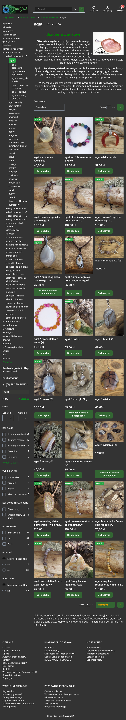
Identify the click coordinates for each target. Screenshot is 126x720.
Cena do (22, 412)
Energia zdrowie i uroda (16, 516)
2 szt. (10, 544)
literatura (6, 45)
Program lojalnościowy (98, 653)
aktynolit (13, 109)
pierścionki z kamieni (16, 288)
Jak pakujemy (51, 703)
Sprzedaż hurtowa (11, 675)
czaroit (12, 197)
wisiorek (12, 483)
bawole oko (14, 149)
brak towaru (14, 532)
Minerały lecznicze (53, 697)
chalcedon (14, 175)
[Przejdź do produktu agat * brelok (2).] (109, 317)
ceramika (7, 23)
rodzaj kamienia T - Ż (16, 219)
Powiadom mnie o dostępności (48, 292)
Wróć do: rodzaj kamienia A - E (17, 385)
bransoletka (13, 477)
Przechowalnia (94, 647)
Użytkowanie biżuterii (13, 700)
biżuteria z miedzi (11, 321)
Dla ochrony (14, 509)
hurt (4, 354)
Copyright (7, 678)
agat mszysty (15, 102)
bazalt (12, 153)
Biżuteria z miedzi (16, 445)
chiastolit (13, 179)
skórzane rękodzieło (12, 347)
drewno (6, 340)
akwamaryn (14, 113)
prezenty (7, 343)
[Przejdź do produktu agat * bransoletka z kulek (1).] (48, 317)
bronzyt (12, 168)
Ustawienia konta (95, 656)
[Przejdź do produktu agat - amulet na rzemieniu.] (48, 135)
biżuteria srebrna (14, 237)
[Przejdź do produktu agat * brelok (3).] (48, 377)
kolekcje (10, 233)
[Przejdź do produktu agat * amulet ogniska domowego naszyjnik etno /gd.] (79, 255)
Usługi (5, 351)
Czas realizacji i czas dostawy (59, 653)
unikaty (9, 314)
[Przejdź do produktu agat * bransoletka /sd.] (109, 247)
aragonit (13, 135)
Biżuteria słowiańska (18, 434)
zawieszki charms (14, 303)
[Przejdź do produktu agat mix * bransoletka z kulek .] (79, 135)
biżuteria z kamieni (28, 17)
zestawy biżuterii (14, 310)
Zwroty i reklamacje (12, 697)
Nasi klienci (8, 666)
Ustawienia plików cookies (100, 650)
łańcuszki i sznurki (15, 295)
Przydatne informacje (55, 706)
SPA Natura (8, 328)
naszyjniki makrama (15, 284)
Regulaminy (8, 691)
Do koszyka (43, 171)
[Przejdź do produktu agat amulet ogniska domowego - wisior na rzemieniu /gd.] (48, 499)
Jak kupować (9, 706)
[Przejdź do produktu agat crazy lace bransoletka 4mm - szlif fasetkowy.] (109, 559)
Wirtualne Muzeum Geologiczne (18, 672)
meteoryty (7, 31)
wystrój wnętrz (9, 325)
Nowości (6, 358)
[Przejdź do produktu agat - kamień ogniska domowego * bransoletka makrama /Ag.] (79, 195)
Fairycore (12, 457)
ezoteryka (7, 332)
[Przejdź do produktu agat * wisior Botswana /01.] (79, 440)
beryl (11, 157)
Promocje (7, 362)
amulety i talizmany (12, 336)
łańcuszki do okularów (17, 266)
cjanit (11, 190)
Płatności (48, 647)
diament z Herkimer (18, 201)
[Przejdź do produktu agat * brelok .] (79, 317)
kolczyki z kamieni (15, 263)
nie (8, 570)
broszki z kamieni (14, 259)
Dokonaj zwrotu (94, 659)
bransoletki (11, 255)
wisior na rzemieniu (17, 494)
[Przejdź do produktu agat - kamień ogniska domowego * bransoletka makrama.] (48, 195)
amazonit (13, 117)
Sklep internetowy (59, 716)
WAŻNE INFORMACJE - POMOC (18, 703)
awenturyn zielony (18, 145)
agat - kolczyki (19, 91)
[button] (81, 9)
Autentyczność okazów (14, 656)
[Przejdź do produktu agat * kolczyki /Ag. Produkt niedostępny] (79, 377)
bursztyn (13, 171)
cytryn (12, 193)
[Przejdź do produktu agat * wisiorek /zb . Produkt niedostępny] (109, 431)
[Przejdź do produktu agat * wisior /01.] (48, 440)
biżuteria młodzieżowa (17, 244)
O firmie (6, 647)
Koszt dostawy (51, 650)
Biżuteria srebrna (16, 440)
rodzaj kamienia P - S (16, 215)
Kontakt (6, 659)
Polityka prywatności (12, 694)
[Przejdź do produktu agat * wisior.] (109, 377)
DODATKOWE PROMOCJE (57, 659)
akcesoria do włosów (16, 248)
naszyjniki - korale (15, 274)
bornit (11, 160)
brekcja (12, 164)
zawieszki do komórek (17, 306)
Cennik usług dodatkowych (58, 656)
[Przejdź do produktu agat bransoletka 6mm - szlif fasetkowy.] (109, 499)
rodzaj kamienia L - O (16, 212)
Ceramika (12, 451)
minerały (6, 27)
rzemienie (10, 292)
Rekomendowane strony (14, 663)
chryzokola (14, 182)
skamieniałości (9, 34)
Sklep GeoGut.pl (9, 17)
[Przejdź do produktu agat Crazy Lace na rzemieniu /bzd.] (79, 559)
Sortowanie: (40, 101)
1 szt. (10, 538)
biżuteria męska (14, 241)
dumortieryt (14, 204)
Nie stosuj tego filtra (17, 558)
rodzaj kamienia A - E (49, 17)
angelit (12, 128)
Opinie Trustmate (11, 650)
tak (9, 564)
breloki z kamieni (14, 252)
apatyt (12, 131)
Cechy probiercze (53, 691)
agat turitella (15, 106)
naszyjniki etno (13, 270)
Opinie (5, 653)
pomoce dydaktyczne (13, 48)
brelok (11, 488)
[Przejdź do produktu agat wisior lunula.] (109, 135)
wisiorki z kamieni (14, 299)
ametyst (13, 124)
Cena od (6, 412)
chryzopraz (14, 186)
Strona (103, 107)
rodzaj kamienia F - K (16, 208)
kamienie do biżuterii (16, 317)
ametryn (13, 120)
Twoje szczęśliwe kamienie (57, 700)
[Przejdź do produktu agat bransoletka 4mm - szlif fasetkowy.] (79, 499)
